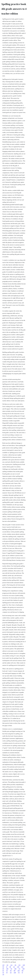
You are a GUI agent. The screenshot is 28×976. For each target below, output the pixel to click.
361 (3, 970)
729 (11, 968)
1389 (7, 968)
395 (11, 970)
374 (19, 968)
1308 (23, 968)
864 (22, 970)
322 (14, 966)
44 (6, 966)
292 (15, 965)
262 (7, 965)
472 (7, 970)
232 (11, 972)
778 (3, 974)
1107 (3, 965)
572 (19, 972)
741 (3, 972)
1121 (11, 965)
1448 (15, 972)
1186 (19, 970)
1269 (24, 965)
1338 (18, 966)
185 (3, 968)
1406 (15, 968)
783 (3, 966)
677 (7, 972)
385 (10, 966)
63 (22, 972)
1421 (22, 966)
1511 (19, 965)
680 (14, 970)
